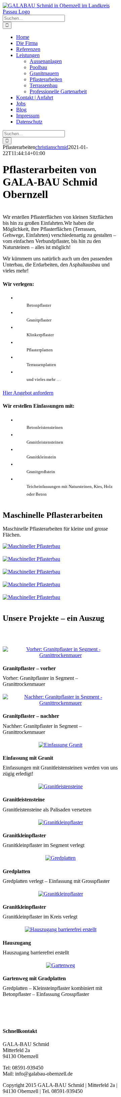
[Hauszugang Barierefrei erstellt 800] (60, 929)
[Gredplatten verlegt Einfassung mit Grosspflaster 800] (60, 858)
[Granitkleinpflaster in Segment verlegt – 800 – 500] (60, 822)
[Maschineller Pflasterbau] (31, 546)
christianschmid (51, 147)
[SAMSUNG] (60, 655)
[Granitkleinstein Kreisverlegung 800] (60, 894)
